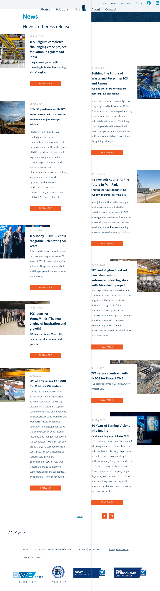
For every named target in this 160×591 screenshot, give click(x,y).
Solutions (62, 9)
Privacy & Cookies (32, 557)
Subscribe (126, 3)
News (114, 3)
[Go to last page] (111, 516)
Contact (110, 9)
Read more (45, 83)
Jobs (104, 3)
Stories (45, 9)
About (95, 9)
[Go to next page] (104, 516)
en (137, 3)
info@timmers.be (118, 549)
